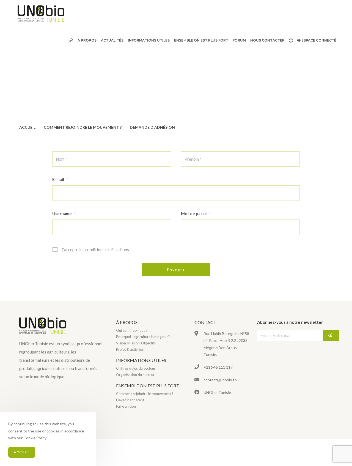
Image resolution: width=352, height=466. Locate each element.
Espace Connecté (318, 40)
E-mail (60, 179)
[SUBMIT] (331, 335)
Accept (22, 452)
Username (63, 213)
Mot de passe (195, 213)
